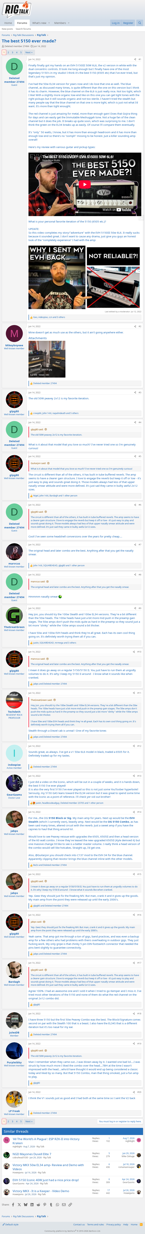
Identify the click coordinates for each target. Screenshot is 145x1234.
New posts (7, 28)
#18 (139, 1013)
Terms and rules (95, 1224)
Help (125, 1224)
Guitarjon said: (38, 463)
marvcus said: (38, 581)
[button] (49, 23)
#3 (140, 392)
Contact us (79, 1224)
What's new (39, 23)
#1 (140, 59)
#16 (139, 914)
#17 (139, 962)
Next (28, 52)
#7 (140, 544)
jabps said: (36, 921)
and (50, 683)
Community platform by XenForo (73, 1231)
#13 (139, 775)
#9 (140, 608)
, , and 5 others (56, 413)
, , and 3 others (49, 317)
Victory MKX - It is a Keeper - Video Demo (41, 1191)
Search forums (23, 28)
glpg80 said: (37, 429)
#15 (139, 874)
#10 (139, 651)
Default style (11, 1224)
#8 (140, 574)
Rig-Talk (40, 1146)
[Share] (135, 59)
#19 (139, 1043)
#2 (140, 326)
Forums (22, 23)
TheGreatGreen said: (41, 700)
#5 (140, 456)
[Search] (139, 23)
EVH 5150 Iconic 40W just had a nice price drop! (46, 1180)
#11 (139, 692)
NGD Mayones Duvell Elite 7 (32, 1154)
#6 (140, 504)
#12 (139, 746)
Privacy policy (113, 1224)
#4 (140, 422)
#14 (139, 811)
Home (8, 23)
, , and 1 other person (55, 495)
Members (60, 23)
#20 (139, 1092)
